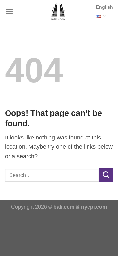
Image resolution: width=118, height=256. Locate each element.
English (104, 7)
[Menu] (9, 11)
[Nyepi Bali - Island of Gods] (58, 11)
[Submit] (106, 175)
